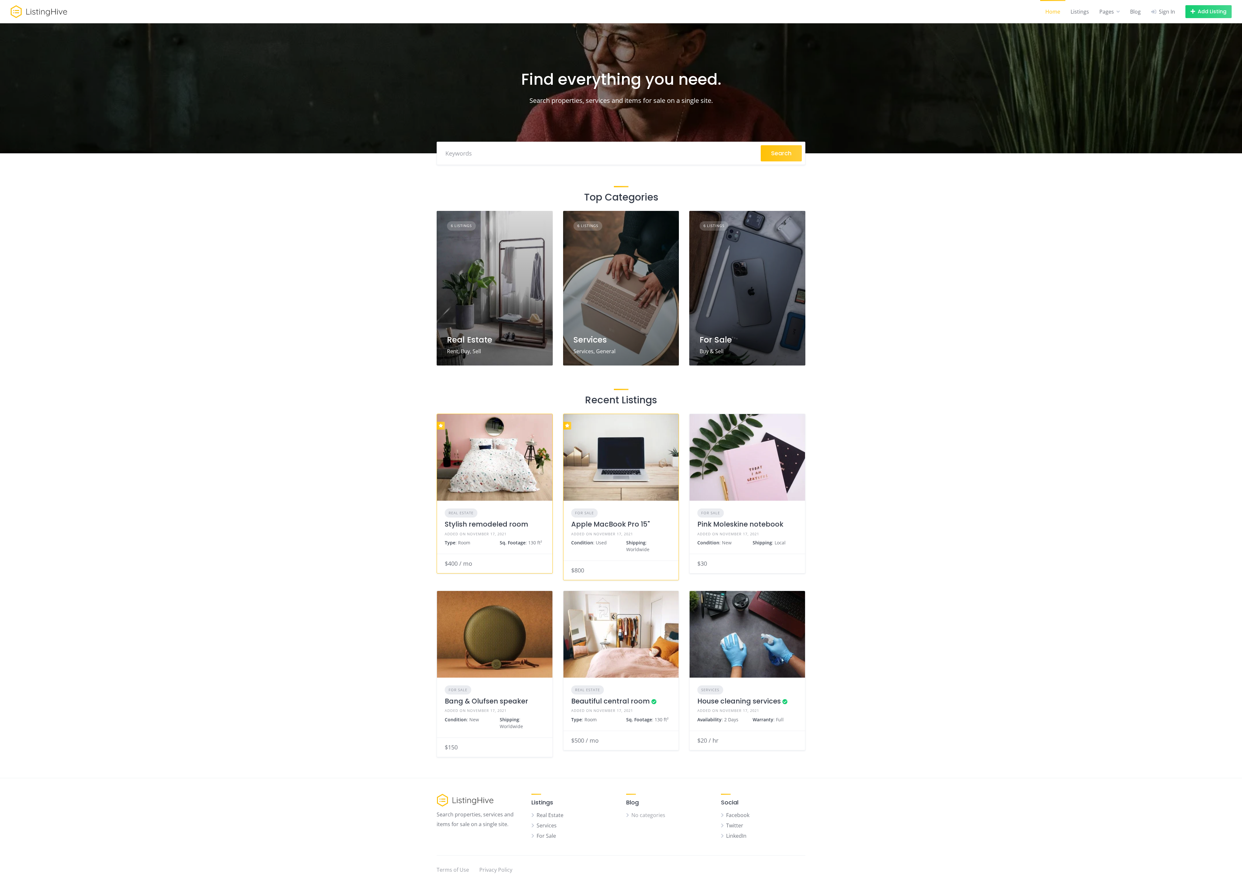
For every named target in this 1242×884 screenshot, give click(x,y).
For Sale (716, 339)
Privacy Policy (495, 869)
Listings (1080, 11)
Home (1052, 11)
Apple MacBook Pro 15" (610, 524)
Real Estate (469, 339)
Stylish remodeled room (486, 524)
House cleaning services (739, 701)
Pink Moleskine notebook (740, 524)
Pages (1106, 11)
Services (590, 339)
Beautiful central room (610, 701)
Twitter (734, 825)
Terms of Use (453, 869)
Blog (1135, 11)
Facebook (737, 815)
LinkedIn (736, 835)
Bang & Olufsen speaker (486, 701)
